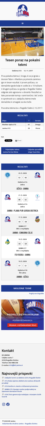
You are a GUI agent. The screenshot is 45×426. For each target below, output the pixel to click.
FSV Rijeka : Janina (22, 254)
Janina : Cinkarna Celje (22, 232)
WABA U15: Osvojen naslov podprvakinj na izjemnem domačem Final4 (19, 390)
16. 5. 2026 (22, 239)
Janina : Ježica (22, 276)
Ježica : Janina (22, 188)
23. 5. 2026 (22, 173)
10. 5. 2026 (22, 261)
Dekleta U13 (16, 70)
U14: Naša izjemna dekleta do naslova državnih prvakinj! (21, 382)
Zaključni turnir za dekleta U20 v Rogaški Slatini (22, 377)
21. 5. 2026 (22, 195)
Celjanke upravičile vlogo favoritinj (35, 150)
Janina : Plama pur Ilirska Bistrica (22, 210)
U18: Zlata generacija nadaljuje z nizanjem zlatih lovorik (21, 395)
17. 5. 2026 (22, 217)
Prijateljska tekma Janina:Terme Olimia (11, 150)
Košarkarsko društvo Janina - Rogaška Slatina (19, 423)
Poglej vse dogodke (36, 293)
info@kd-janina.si (16, 365)
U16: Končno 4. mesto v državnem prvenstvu (21, 386)
